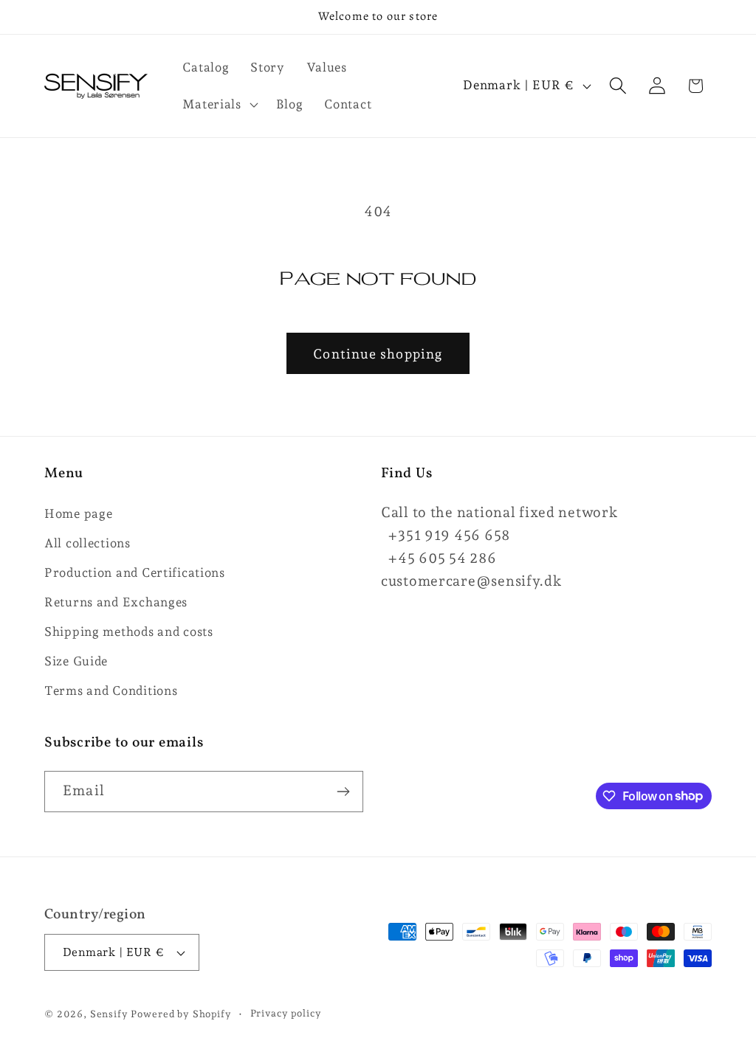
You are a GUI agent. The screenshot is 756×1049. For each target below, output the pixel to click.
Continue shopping (377, 353)
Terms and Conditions (110, 690)
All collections (87, 543)
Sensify (109, 1013)
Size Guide (76, 661)
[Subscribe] (342, 791)
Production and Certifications (134, 572)
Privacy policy (286, 1013)
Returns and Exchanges (116, 602)
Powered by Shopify (181, 1013)
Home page (78, 513)
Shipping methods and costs (128, 631)
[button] (218, 104)
